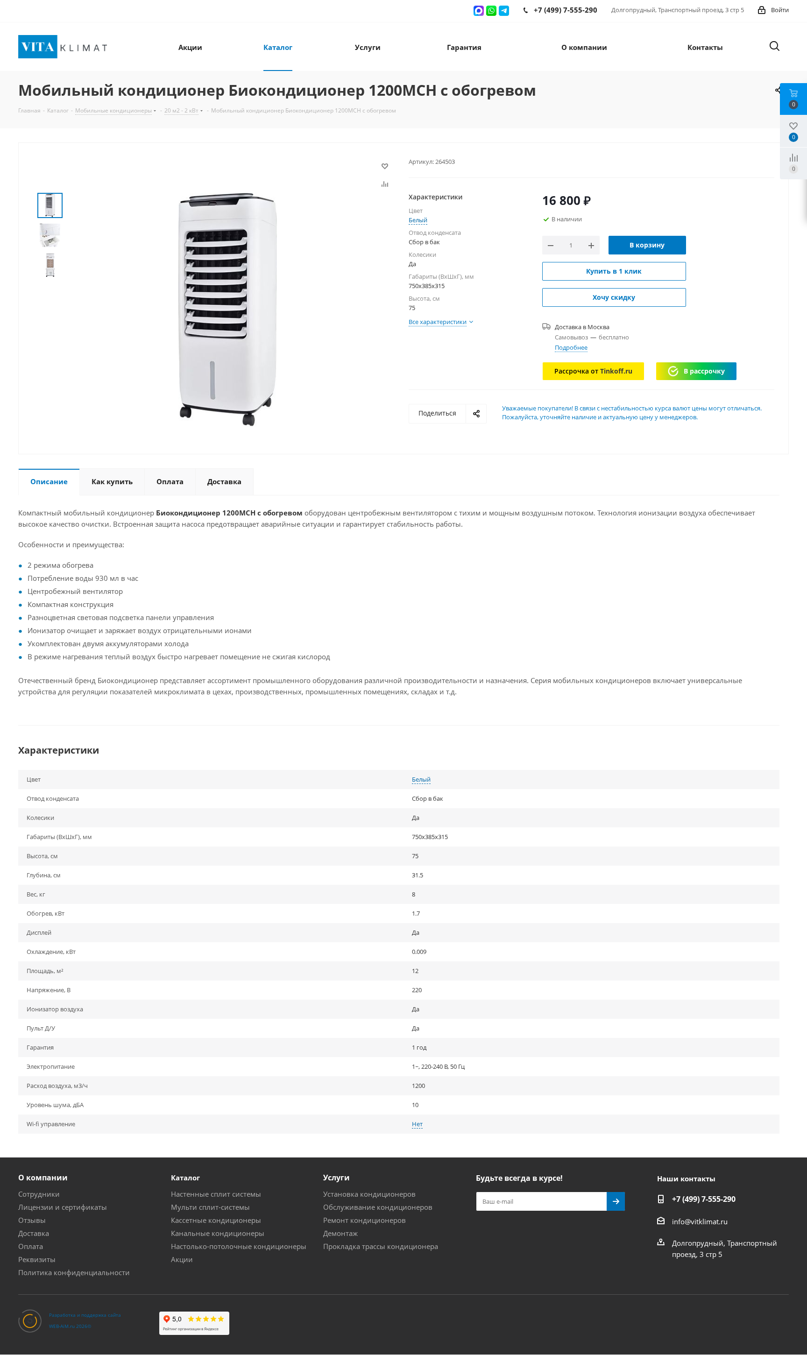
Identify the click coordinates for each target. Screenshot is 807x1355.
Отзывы (32, 1220)
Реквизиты (37, 1259)
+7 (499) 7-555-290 (704, 1199)
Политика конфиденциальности (74, 1272)
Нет (417, 1124)
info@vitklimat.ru (700, 1221)
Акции (182, 1259)
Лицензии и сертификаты (62, 1207)
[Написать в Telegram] (504, 11)
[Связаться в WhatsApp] (491, 11)
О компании (43, 1177)
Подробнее (571, 347)
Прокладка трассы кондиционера (380, 1246)
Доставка (33, 1233)
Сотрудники (39, 1194)
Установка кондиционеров (369, 1194)
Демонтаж (340, 1233)
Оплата (30, 1246)
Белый (418, 220)
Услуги (336, 1177)
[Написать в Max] (479, 11)
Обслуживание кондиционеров (377, 1207)
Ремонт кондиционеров (364, 1220)
